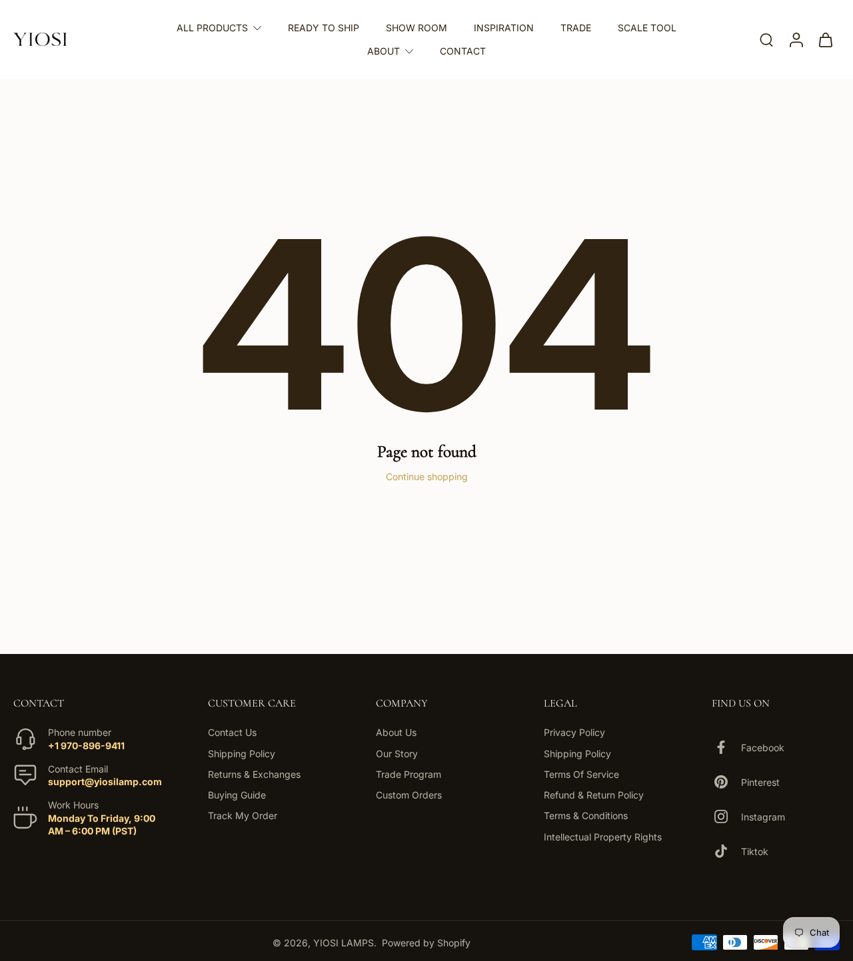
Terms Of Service (581, 774)
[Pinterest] (726, 782)
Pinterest (760, 781)
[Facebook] (726, 747)
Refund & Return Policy (594, 795)
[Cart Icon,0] (825, 39)
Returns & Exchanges (254, 774)
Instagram (763, 816)
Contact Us (232, 732)
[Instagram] (726, 816)
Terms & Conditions (586, 815)
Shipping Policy (241, 753)
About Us (396, 732)
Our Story (397, 753)
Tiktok (754, 850)
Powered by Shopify (426, 942)
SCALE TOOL (647, 27)
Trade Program (408, 774)
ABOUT (383, 51)
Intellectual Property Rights (603, 836)
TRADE (575, 27)
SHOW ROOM (416, 27)
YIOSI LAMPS (343, 942)
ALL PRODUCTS (212, 27)
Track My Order (242, 815)
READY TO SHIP (323, 27)
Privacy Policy (574, 732)
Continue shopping (427, 476)
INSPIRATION (504, 27)
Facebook (762, 747)
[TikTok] (726, 851)
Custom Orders (409, 795)
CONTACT (463, 51)
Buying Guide (237, 795)
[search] (766, 39)
